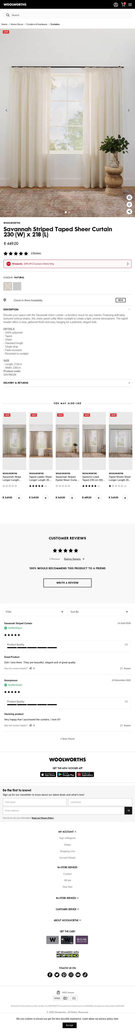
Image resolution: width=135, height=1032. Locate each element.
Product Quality (15, 644)
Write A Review (67, 582)
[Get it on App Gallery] (85, 774)
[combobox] (70, 15)
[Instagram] (71, 974)
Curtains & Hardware (37, 24)
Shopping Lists (67, 851)
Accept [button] (69, 1025)
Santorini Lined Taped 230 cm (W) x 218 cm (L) (93, 480)
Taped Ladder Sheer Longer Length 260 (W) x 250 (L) (40, 480)
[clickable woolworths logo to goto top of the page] (67, 760)
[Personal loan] (82, 940)
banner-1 (69, 212)
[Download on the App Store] (48, 774)
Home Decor (17, 24)
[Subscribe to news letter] (128, 810)
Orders (67, 844)
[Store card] (52, 940)
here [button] (116, 1018)
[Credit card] (67, 940)
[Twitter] (56, 974)
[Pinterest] (64, 974)
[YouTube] (78, 974)
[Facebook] (49, 974)
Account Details (67, 857)
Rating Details (72, 559)
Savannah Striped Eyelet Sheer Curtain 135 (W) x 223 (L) (67, 480)
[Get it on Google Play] (66, 774)
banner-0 (66, 212)
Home (4, 24)
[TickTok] (85, 974)
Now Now (67, 887)
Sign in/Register (67, 838)
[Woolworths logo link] (15, 4)
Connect (67, 874)
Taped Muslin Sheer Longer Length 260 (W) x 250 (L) (120, 480)
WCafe (67, 880)
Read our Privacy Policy (43, 818)
